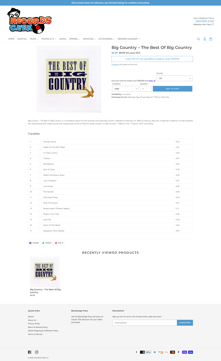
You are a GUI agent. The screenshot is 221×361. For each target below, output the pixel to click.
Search (31, 316)
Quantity (144, 84)
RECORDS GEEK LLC (41, 358)
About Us (32, 320)
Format (160, 73)
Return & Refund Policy (38, 327)
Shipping (115, 64)
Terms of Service (35, 334)
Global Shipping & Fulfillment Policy (43, 331)
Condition (116, 84)
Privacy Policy (34, 323)
